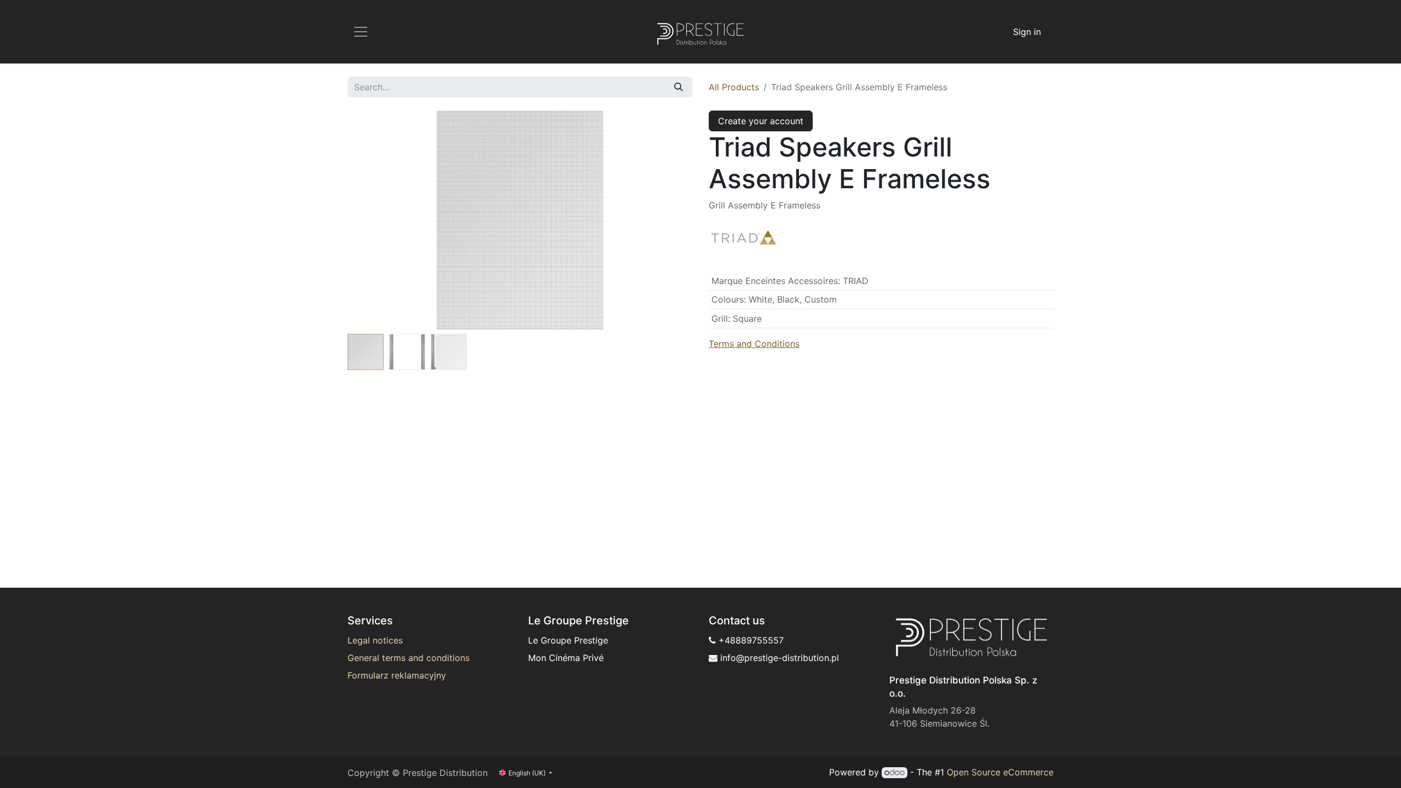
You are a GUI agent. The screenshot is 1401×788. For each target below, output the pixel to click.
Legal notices (375, 640)
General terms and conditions (409, 657)
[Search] (678, 87)
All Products (734, 87)
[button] (374, 220)
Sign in (1027, 31)
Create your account (760, 120)
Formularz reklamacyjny (397, 675)
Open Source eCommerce (1000, 772)
